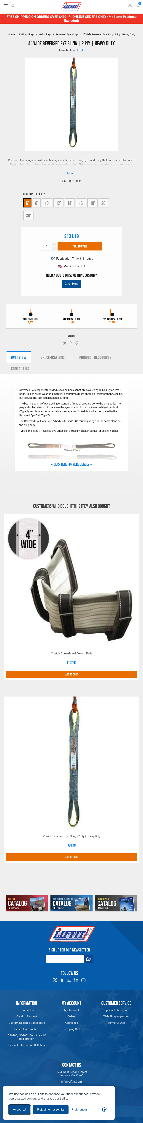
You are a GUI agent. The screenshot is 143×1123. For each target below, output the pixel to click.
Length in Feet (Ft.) (33, 194)
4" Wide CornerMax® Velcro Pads (71, 653)
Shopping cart (71, 1029)
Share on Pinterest (77, 343)
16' (81, 203)
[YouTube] (69, 980)
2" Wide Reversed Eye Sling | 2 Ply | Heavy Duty (72, 836)
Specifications (53, 357)
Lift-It (80, 50)
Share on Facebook (71, 343)
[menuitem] (26, 1010)
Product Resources (95, 357)
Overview (18, 357)
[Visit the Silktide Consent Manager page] (104, 1109)
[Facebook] (62, 980)
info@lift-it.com (71, 1081)
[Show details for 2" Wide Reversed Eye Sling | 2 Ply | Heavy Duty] (71, 764)
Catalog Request (26, 1016)
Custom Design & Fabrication (27, 1022)
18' (92, 203)
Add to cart (80, 246)
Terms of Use (116, 1022)
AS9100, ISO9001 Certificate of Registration (27, 1037)
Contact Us (20, 368)
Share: (71, 335)
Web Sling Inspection (116, 1016)
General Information (26, 1029)
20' (103, 203)
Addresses (71, 1022)
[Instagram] (83, 980)
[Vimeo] (76, 980)
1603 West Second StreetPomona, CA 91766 (71, 1073)
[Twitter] (55, 979)
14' (69, 203)
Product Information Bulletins (26, 1045)
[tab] (19, 357)
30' (28, 216)
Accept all (19, 1109)
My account (71, 1010)
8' (36, 203)
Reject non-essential (50, 1109)
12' (58, 203)
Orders (71, 1016)
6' (27, 203)
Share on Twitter (65, 343)
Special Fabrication (116, 1010)
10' (47, 203)
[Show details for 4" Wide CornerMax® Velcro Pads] (71, 581)
